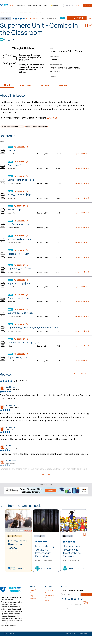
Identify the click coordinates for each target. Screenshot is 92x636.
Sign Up (87, 5)
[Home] (4, 5)
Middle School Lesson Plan (36, 127)
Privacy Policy (83, 634)
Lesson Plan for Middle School (12, 127)
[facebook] (62, 599)
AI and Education (22, 5)
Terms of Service (70, 634)
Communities (49, 593)
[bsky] (82, 599)
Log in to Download (81, 154)
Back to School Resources (33, 5)
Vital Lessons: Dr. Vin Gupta (44, 5)
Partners (33, 593)
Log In (78, 5)
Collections (49, 590)
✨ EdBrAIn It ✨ (55, 5)
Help (31, 596)
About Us (33, 590)
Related (63, 85)
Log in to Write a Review (82, 374)
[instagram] (65, 599)
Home (2, 12)
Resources (25, 85)
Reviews (45, 85)
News (47, 601)
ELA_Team (9, 39)
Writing (78, 50)
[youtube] (75, 599)
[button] (91, 540)
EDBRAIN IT (21, 147)
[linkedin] (69, 599)
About (7, 85)
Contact (33, 599)
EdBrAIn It (78, 17)
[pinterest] (72, 599)
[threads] (78, 599)
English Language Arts (61, 50)
